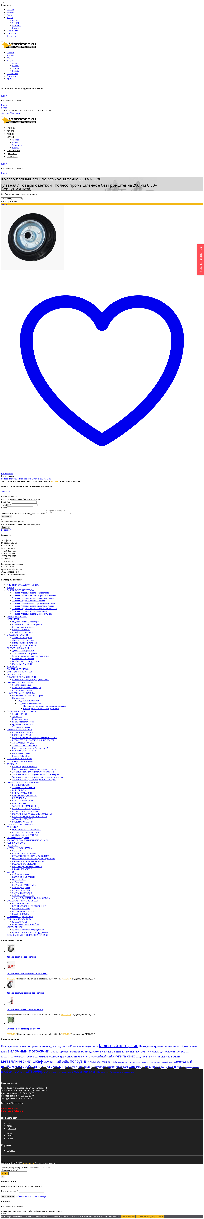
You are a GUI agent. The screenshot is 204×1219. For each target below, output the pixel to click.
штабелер (34, 1071)
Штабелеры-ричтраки (22, 632)
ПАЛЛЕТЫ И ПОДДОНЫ (18, 837)
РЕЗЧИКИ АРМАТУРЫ (22, 800)
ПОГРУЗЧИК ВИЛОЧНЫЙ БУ (25, 924)
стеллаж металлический (170, 1066)
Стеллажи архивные (21, 685)
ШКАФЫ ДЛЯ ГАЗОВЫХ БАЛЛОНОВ (28, 861)
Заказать (5, 491)
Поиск (4, 1173)
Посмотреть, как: (9, 201)
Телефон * (6, 504)
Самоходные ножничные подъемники (41, 708)
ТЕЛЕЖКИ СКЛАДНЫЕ (22, 637)
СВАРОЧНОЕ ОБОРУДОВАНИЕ (21, 824)
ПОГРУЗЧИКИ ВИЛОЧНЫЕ (19, 648)
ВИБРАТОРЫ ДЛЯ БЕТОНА (24, 795)
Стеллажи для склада (22, 690)
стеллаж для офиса (145, 1066)
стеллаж (70, 1066)
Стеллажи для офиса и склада (26, 687)
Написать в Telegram (12, 1111)
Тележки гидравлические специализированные (34, 608)
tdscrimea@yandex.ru (10, 113)
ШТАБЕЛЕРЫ (13, 619)
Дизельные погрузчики (23, 650)
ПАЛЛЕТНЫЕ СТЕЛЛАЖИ (18, 669)
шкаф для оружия (13, 1071)
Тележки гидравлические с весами (28, 600)
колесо (180, 1051)
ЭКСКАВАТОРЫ (14, 674)
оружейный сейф (56, 1061)
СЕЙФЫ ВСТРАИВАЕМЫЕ (24, 885)
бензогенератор (173, 1046)
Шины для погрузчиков (152, 1046)
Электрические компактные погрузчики (31, 656)
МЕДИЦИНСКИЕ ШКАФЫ (24, 864)
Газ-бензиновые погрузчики (25, 661)
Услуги (10, 17)
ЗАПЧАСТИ (12, 764)
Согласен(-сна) (128, 1216)
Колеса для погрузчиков (56, 1046)
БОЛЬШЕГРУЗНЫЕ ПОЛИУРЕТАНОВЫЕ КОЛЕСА (34, 737)
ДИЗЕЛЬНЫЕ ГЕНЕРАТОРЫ (25, 835)
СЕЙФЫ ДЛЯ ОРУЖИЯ (22, 892)
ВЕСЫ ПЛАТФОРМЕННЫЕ (24, 911)
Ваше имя (5, 502)
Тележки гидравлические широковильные (32, 613)
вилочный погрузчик (28, 1051)
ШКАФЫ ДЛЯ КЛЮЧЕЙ (22, 869)
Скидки (10, 1135)
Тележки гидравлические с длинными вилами (33, 598)
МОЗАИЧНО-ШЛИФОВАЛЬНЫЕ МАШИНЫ (32, 814)
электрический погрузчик (109, 1072)
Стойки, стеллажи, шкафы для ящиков (30, 679)
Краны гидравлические (23, 721)
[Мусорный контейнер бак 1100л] (11, 1023)
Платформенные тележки (24, 642)
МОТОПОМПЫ (19, 798)
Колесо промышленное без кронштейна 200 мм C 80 (26, 478)
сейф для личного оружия (45, 1066)
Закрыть (5, 527)
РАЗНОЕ (10, 587)
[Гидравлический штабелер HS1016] (11, 1004)
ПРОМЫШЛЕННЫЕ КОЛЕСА (19, 729)
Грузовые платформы (22, 724)
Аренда (15, 20)
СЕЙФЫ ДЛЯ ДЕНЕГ (21, 887)
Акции (9, 15)
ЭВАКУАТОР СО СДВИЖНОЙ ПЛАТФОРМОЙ (28, 840)
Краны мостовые (20, 719)
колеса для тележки (163, 1051)
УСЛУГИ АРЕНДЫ (15, 927)
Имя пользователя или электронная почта (22, 1186)
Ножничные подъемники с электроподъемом (44, 706)
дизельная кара (102, 1051)
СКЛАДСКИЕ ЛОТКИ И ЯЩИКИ (21, 677)
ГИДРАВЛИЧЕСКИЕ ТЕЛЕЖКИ (20, 590)
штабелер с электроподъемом (57, 1072)
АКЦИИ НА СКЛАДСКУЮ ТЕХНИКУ (23, 585)
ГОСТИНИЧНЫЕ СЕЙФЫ (23, 877)
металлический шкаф (22, 1061)
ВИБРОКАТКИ (19, 803)
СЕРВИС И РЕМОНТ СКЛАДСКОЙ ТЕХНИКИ (27, 935)
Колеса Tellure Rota (21, 756)
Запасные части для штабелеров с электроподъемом (37, 777)
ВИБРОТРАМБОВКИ (22, 792)
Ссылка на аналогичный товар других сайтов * (23, 513)
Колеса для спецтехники (84, 1046)
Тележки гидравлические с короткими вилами (34, 595)
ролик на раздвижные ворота (136, 1062)
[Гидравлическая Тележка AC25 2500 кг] (11, 968)
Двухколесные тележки (23, 640)
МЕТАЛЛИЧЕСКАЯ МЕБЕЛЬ (19, 848)
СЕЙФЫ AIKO (18, 882)
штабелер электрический (85, 1071)
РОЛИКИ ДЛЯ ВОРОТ (17, 842)
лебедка (139, 1057)
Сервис (15, 22)
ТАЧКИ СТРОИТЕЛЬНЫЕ (23, 787)
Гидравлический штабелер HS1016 (25, 1009)
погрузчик (79, 1061)
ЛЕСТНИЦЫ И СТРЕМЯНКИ (25, 811)
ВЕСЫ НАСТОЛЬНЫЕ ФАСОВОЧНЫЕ (29, 906)
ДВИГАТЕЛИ (12, 845)
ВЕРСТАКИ (17, 850)
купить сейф (124, 1056)
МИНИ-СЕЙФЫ (19, 879)
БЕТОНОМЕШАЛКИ (21, 785)
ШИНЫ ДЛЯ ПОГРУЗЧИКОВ (20, 671)
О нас (9, 1123)
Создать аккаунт (39, 1196)
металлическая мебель (161, 1056)
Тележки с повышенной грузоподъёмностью (33, 603)
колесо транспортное (64, 1056)
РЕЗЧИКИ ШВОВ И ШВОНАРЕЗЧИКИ (29, 816)
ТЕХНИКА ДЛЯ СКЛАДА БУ (19, 919)
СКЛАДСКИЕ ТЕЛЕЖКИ (17, 635)
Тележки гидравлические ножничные (29, 611)
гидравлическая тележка (76, 1051)
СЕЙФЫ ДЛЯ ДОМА (21, 890)
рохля (171, 1062)
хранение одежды (192, 1067)
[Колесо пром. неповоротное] (11, 951)
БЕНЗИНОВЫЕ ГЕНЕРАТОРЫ (25, 832)
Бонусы (15, 28)
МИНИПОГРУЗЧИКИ (22, 663)
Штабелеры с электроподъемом (27, 624)
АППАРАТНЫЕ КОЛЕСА (23, 742)
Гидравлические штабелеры (25, 621)
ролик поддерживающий (158, 1062)
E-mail (4, 507)
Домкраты (17, 716)
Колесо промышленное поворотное (25, 993)
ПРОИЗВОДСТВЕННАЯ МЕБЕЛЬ (27, 866)
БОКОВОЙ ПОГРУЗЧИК (23, 658)
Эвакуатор (17, 25)
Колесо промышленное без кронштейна (31, 748)
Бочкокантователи (21, 629)
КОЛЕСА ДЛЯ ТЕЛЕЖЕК (22, 732)
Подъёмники (18, 698)
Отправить (6, 516)
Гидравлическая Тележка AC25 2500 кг (27, 973)
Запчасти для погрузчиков (24, 766)
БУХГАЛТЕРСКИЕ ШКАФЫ (24, 853)
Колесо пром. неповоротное (21, 956)
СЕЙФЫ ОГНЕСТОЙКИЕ (23, 895)
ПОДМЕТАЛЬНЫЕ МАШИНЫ (20, 761)
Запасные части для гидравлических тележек (33, 771)
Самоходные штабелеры (24, 627)
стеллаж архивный (84, 1066)
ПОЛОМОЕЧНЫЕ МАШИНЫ (19, 758)
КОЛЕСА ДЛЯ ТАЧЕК (21, 735)
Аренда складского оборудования (28, 929)
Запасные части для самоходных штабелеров (34, 779)
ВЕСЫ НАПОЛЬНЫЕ (21, 903)
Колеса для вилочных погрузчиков (21, 1046)
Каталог (10, 12)
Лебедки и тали (19, 714)
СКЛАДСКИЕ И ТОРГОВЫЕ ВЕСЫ (22, 900)
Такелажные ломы (21, 727)
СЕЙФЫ (10, 871)
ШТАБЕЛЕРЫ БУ (19, 921)
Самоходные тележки (17, 616)
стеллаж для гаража (104, 1066)
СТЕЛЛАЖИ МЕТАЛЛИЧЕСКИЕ (21, 682)
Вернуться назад (16, 188)
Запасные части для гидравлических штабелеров (35, 774)
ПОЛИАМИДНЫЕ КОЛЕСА (24, 750)
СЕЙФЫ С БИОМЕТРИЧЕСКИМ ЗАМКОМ (31, 898)
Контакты (11, 36)
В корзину (6, 530)
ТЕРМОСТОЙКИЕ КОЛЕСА (24, 745)
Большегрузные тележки (24, 645)
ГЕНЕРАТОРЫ (13, 827)
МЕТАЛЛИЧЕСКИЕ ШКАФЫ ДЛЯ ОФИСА (30, 856)
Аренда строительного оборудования (30, 932)
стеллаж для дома (124, 1066)
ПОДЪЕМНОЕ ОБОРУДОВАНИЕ (21, 711)
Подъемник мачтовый (28, 700)
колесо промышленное (31, 1056)
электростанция (127, 1072)
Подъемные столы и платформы (27, 695)
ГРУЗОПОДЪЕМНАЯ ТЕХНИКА (21, 692)
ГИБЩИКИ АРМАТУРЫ (23, 821)
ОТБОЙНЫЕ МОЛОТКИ (23, 819)
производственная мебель (104, 1061)
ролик (121, 1062)
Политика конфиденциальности (150, 1216)
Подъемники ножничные (29, 703)
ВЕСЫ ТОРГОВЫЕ (20, 914)
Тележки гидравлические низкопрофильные (33, 606)
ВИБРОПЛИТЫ (19, 790)
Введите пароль (9, 1191)
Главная (10, 9)
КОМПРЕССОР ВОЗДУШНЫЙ (26, 808)
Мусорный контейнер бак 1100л (23, 1028)
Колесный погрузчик (118, 1045)
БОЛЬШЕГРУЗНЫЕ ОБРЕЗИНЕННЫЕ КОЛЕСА (33, 740)
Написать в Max (9, 1108)
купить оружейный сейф (97, 1056)
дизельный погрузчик (133, 1051)
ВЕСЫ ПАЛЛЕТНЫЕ (21, 908)
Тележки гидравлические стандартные (30, 592)
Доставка (11, 33)
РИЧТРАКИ (12, 666)
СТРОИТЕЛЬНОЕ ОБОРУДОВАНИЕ (23, 782)
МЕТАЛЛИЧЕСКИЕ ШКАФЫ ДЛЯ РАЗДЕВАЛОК (33, 858)
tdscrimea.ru (28, 1163)
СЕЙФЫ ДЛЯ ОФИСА (21, 874)
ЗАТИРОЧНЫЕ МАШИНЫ (24, 806)
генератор (56, 1051)
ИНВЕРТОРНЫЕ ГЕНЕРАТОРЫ (26, 829)
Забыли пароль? (23, 1196)
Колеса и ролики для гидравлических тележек (34, 769)
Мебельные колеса (21, 753)
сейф (20, 1066)
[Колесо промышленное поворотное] (11, 987)
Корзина (11, 1150)
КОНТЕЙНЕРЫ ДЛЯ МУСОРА (20, 916)
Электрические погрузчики (24, 653)
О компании (12, 30)
